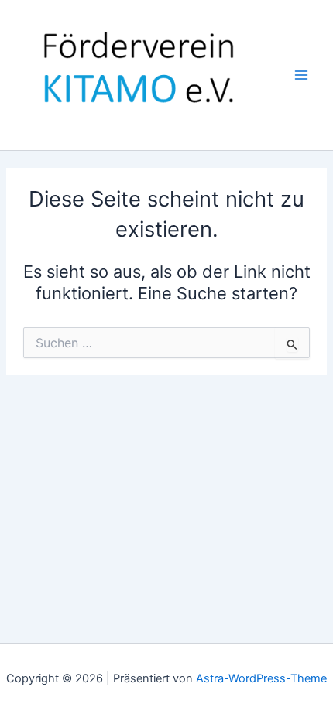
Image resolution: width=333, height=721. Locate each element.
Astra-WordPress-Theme (261, 678)
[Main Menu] (301, 75)
